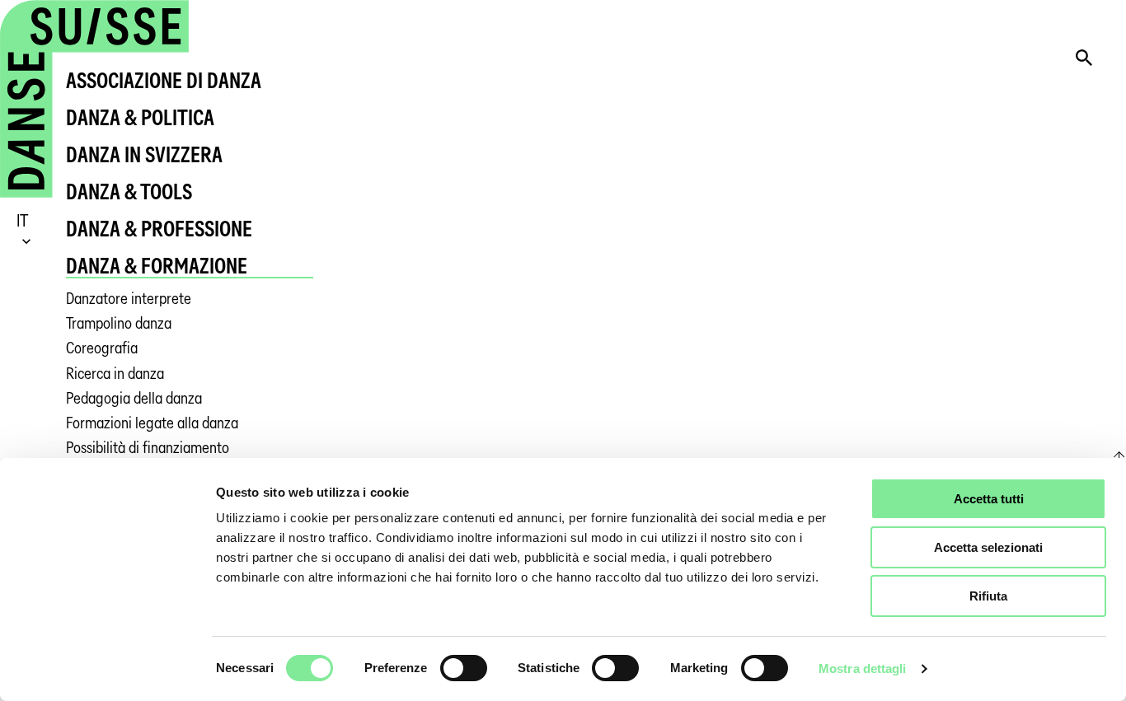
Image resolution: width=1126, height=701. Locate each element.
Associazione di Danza (163, 80)
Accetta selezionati (988, 547)
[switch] (463, 668)
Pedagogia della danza (134, 398)
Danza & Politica (140, 117)
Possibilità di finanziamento (147, 447)
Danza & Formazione (156, 265)
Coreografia (102, 348)
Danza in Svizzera (144, 154)
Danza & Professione (159, 228)
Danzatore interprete (128, 298)
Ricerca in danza (115, 373)
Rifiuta (988, 596)
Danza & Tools (129, 191)
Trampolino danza (118, 323)
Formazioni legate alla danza (152, 423)
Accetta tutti (989, 499)
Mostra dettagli (863, 668)
